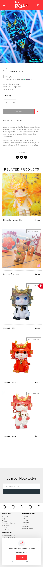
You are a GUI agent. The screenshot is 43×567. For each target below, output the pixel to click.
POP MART (26, 520)
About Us (5, 517)
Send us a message (8, 537)
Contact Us (5, 529)
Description (7, 120)
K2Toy (5, 68)
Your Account (6, 525)
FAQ (3, 519)
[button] (21, 80)
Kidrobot (25, 516)
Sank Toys (25, 518)
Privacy (4, 521)
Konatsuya (25, 526)
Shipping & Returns (8, 523)
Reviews (20, 120)
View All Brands (27, 529)
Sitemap (5, 527)
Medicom (25, 522)
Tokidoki (25, 524)
